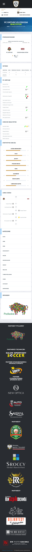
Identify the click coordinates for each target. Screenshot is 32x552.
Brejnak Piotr (5, 84)
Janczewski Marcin (7, 100)
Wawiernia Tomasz (7, 115)
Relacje (5, 269)
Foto (4, 236)
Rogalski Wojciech (6, 112)
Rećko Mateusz (6, 138)
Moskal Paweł (5, 107)
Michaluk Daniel (6, 128)
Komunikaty (6, 250)
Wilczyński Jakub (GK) (7, 136)
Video (4, 279)
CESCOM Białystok (4, 75)
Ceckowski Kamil (6, 89)
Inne (4, 241)
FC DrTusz (5, 72)
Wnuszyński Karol (6, 117)
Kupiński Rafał (6, 126)
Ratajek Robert (6, 131)
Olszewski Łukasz (6, 110)
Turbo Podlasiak (7, 274)
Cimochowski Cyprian (7, 92)
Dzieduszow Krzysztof (7, 96)
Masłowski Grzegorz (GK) (8, 104)
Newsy (4, 265)
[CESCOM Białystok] (23, 49)
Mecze (4, 255)
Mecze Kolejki (6, 260)
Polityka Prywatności (7, 550)
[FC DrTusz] (9, 49)
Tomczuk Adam (6, 133)
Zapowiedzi (6, 288)
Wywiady (5, 283)
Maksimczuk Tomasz (7, 102)
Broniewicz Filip (6, 86)
